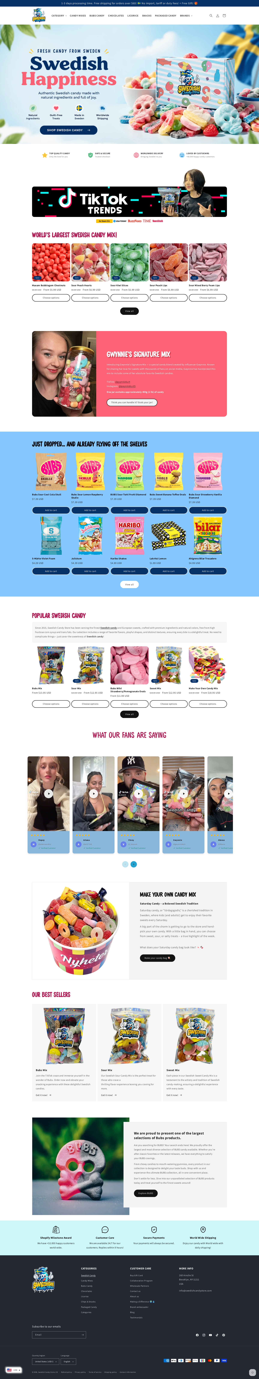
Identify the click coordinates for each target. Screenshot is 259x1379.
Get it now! (42, 1095)
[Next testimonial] (133, 864)
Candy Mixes (87, 1280)
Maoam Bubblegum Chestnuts (48, 285)
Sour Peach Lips (158, 285)
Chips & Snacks (88, 1301)
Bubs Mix (37, 688)
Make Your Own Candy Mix (203, 688)
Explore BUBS (145, 1193)
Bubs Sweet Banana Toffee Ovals (168, 494)
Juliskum (76, 558)
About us (134, 1296)
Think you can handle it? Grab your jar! (132, 402)
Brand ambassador (139, 1307)
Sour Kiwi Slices (119, 285)
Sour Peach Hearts (81, 285)
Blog (132, 1312)
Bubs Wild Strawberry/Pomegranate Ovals (128, 690)
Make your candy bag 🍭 (157, 958)
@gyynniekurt (122, 382)
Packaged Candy (89, 1307)
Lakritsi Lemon (158, 558)
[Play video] (48, 793)
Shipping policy (110, 1372)
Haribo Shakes (118, 558)
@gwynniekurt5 (127, 386)
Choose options (51, 297)
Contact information (128, 1372)
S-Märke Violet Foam (43, 558)
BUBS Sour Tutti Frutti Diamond (128, 494)
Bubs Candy (86, 1286)
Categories (86, 1312)
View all (129, 311)
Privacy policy (80, 1372)
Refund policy (66, 1372)
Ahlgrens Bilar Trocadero (202, 558)
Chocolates (86, 1291)
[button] (59, 15)
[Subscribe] (82, 1334)
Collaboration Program (141, 1280)
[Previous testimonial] (125, 864)
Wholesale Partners (139, 1286)
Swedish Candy (88, 1275)
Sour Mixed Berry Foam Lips (204, 285)
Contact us (135, 1291)
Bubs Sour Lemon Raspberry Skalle (87, 496)
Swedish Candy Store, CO (48, 1372)
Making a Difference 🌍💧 (142, 1301)
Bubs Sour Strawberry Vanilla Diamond (205, 496)
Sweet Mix (155, 688)
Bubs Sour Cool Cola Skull (46, 494)
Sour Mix (76, 688)
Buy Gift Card (136, 1275)
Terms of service (95, 1372)
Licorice (85, 1296)
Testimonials (136, 1317)
